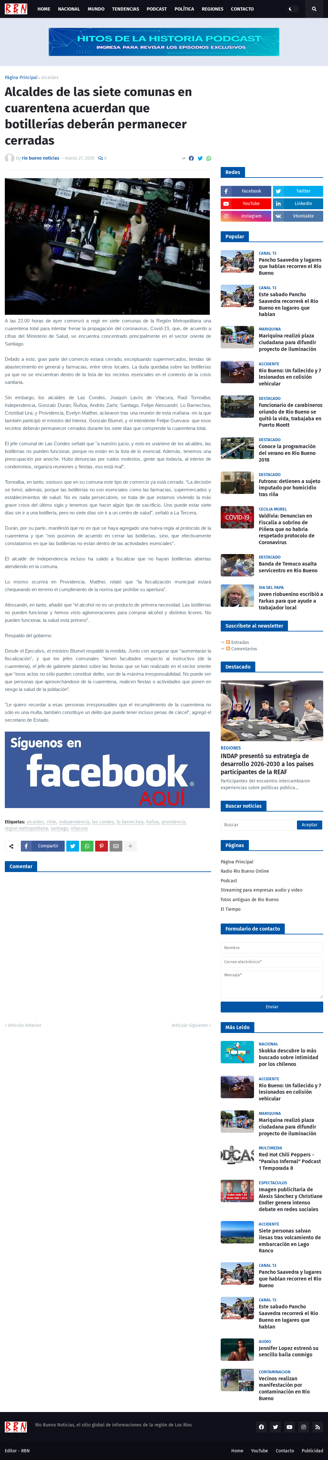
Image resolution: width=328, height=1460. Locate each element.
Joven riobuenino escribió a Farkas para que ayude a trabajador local (291, 601)
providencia (173, 822)
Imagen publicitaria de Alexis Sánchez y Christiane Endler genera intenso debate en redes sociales (291, 1199)
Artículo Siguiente (190, 1025)
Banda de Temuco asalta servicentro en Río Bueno (288, 567)
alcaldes (50, 77)
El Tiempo (231, 909)
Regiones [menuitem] (212, 9)
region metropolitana (26, 828)
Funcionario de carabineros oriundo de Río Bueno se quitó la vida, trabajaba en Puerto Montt (291, 415)
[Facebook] (191, 158)
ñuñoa (152, 822)
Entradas (239, 642)
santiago (59, 828)
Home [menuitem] (43, 9)
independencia (74, 822)
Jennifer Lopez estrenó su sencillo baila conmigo (288, 1351)
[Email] (116, 846)
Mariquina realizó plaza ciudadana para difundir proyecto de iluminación (287, 342)
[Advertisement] (269, 115)
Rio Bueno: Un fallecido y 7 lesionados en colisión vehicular (290, 377)
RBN (25, 1451)
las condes (103, 822)
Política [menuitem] (184, 9)
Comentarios (243, 649)
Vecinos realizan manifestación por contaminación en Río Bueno (284, 1388)
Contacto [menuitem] (242, 9)
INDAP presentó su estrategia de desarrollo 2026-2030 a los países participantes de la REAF (267, 763)
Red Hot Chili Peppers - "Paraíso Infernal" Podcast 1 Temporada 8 (290, 1161)
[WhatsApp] (209, 158)
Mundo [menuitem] (96, 9)
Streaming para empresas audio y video (261, 890)
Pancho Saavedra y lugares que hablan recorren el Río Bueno (290, 266)
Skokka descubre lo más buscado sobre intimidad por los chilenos (288, 1057)
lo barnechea (130, 822)
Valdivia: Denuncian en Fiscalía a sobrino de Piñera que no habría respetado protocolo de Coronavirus (287, 529)
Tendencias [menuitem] (125, 9)
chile (51, 822)
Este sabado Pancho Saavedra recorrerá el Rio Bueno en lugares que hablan (288, 304)
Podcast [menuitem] (157, 9)
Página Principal (21, 77)
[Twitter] (200, 158)
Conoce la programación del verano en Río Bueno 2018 (287, 453)
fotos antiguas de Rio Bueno (250, 899)
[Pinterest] (101, 846)
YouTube (259, 1451)
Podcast (229, 881)
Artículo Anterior (24, 1025)
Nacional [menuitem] (69, 9)
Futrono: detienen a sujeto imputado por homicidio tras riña (289, 488)
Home (237, 1451)
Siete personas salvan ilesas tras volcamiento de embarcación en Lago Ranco (290, 1241)
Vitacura (79, 828)
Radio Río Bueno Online (245, 871)
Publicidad (312, 1451)
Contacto (285, 1451)
